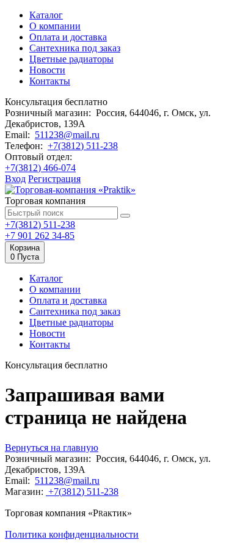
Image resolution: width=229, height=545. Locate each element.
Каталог (46, 15)
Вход (15, 179)
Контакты (49, 81)
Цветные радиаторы (71, 59)
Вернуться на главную (51, 447)
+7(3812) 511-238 (83, 146)
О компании (55, 26)
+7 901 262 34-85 (40, 235)
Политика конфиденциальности (72, 534)
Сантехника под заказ (74, 48)
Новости (47, 70)
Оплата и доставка (68, 37)
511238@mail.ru (67, 135)
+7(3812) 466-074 (40, 168)
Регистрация (54, 179)
